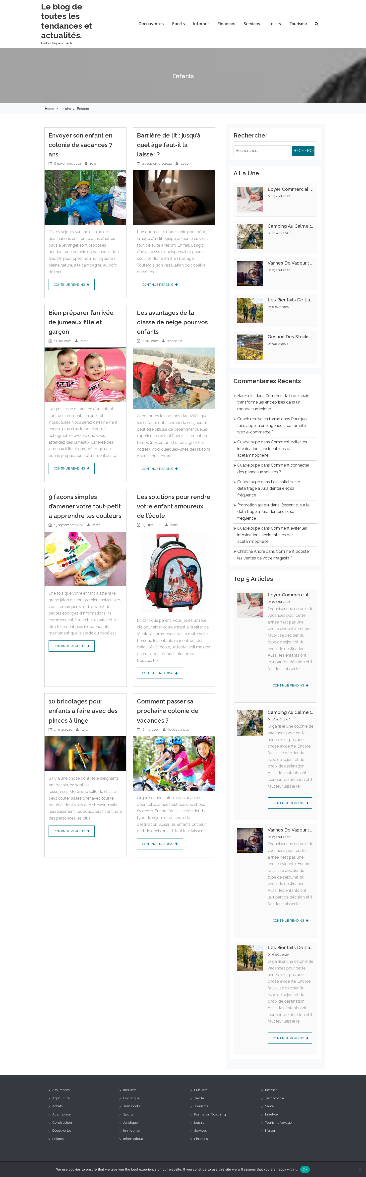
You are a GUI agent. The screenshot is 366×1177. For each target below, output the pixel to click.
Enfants (57, 1139)
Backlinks (245, 395)
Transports (131, 1106)
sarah (84, 341)
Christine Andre (251, 551)
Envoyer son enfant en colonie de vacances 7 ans (80, 145)
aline (174, 525)
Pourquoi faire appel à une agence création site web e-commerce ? (272, 425)
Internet (201, 23)
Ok (305, 1169)
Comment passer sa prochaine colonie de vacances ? (167, 711)
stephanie (174, 341)
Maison (270, 1130)
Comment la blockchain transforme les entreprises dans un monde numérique (273, 402)
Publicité (200, 1090)
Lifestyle (271, 1114)
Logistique (131, 1098)
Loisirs (274, 23)
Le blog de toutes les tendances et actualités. (66, 21)
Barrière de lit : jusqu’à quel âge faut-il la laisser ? (168, 145)
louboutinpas (178, 729)
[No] (359, 1169)
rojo (93, 163)
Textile (199, 1098)
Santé (269, 1106)
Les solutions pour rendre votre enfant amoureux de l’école (173, 506)
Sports (178, 23)
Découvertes (151, 23)
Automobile (61, 1114)
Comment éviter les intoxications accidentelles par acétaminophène (272, 449)
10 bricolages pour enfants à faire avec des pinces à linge (83, 711)
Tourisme (298, 23)
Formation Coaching (210, 1114)
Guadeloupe (248, 442)
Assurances (60, 1090)
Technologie (274, 1098)
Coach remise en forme (258, 418)
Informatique (133, 1139)
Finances (226, 23)
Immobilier (131, 1130)
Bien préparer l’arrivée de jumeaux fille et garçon (81, 322)
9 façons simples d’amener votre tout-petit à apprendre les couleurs (85, 506)
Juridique (130, 1122)
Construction (62, 1122)
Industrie (129, 1090)
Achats (57, 1106)
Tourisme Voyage (278, 1122)
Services (252, 23)
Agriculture (60, 1098)
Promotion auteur (253, 505)
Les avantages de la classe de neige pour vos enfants (172, 322)
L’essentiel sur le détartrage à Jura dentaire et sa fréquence (268, 488)
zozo (185, 163)
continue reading (69, 284)
